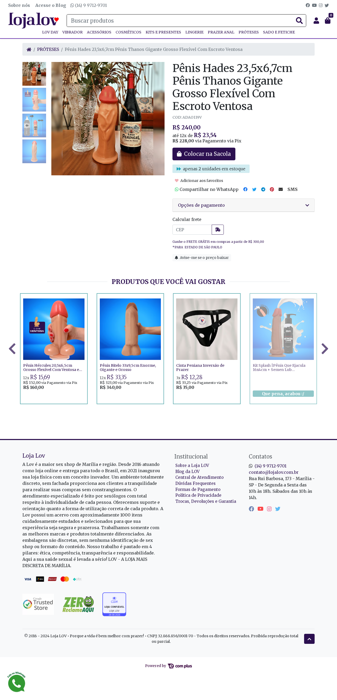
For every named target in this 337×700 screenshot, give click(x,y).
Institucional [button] (191, 456)
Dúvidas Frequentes (195, 483)
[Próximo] (325, 348)
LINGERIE (194, 32)
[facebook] (252, 508)
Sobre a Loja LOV (192, 465)
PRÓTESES (249, 32)
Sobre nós (19, 5)
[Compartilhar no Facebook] (245, 189)
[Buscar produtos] (299, 20)
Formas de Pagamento (197, 489)
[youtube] (261, 508)
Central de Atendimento (199, 477)
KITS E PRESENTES (163, 32)
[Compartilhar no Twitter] (254, 189)
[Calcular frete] (218, 230)
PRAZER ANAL (221, 32)
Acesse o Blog (50, 5)
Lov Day (50, 32)
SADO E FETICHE (279, 32)
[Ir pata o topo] (309, 639)
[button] (316, 20)
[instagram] (270, 508)
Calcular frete (186, 219)
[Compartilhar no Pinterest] (271, 189)
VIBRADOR (72, 32)
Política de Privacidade (198, 495)
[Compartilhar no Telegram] (263, 189)
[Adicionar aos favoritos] (29, 298)
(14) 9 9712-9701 (90, 5)
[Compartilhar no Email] (280, 189)
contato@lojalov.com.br (274, 472)
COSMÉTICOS (128, 32)
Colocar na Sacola (54, 396)
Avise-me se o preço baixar (204, 257)
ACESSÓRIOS (99, 32)
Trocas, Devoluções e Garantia (205, 501)
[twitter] (277, 508)
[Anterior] (12, 348)
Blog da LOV (187, 471)
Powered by (156, 666)
